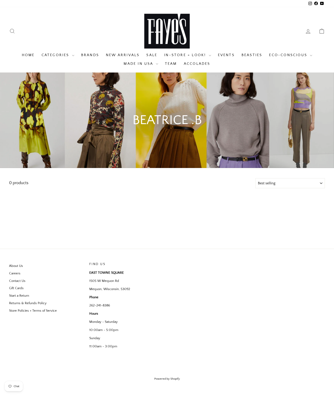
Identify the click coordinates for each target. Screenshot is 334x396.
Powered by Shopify (167, 378)
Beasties (252, 55)
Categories (56, 55)
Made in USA (139, 64)
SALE (151, 55)
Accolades (197, 64)
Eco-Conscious (289, 55)
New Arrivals (123, 55)
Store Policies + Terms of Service (33, 311)
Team (171, 64)
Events (226, 55)
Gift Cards (16, 288)
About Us (16, 266)
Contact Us (17, 281)
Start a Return (19, 296)
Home (28, 55)
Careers (14, 273)
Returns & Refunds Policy (28, 303)
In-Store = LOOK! (185, 55)
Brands (90, 55)
